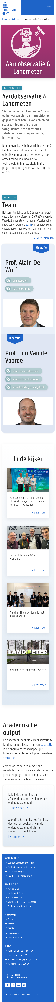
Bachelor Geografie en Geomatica (22, 862)
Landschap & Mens (15, 892)
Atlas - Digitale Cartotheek (19, 950)
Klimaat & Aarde (15, 888)
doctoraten (9, 758)
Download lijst (20, 808)
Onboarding (13, 937)
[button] (49, 4)
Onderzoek (15, 19)
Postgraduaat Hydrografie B (20, 875)
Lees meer (40, 512)
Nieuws (11, 923)
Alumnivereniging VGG (17, 963)
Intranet (11, 933)
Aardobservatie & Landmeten (20, 905)
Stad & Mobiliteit (15, 897)
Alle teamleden (45, 238)
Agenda (11, 927)
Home (4, 19)
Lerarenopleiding (15, 871)
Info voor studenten (16, 955)
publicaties (47, 744)
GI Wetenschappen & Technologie (22, 901)
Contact (11, 919)
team (29, 224)
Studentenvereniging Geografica (22, 959)
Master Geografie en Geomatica (21, 867)
